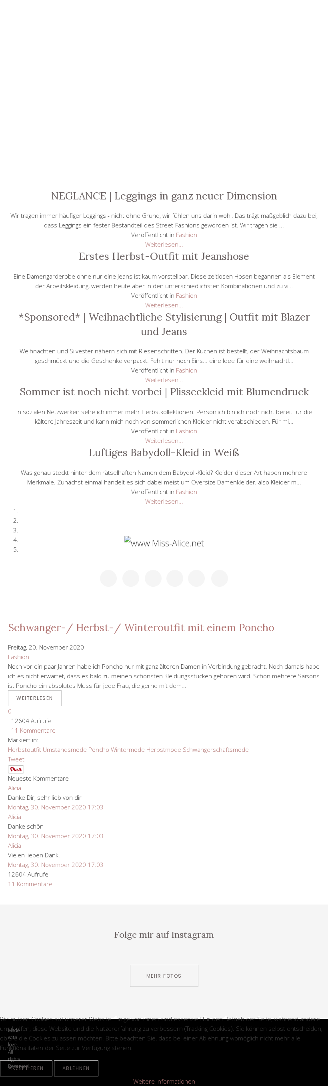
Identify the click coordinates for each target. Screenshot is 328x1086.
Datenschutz (164, 153)
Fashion (164, 99)
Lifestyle (164, 62)
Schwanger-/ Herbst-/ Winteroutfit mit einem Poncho (141, 627)
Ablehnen (76, 1068)
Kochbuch (164, 117)
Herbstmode (163, 749)
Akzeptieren (26, 1068)
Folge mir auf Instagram (164, 934)
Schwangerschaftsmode (216, 749)
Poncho (98, 749)
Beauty (164, 80)
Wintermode (128, 749)
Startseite (164, 44)
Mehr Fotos (164, 975)
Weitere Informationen (164, 1081)
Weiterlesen (34, 698)
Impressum (164, 171)
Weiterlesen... (164, 244)
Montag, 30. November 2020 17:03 (56, 807)
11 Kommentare (32, 730)
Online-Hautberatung (164, 135)
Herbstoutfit (24, 749)
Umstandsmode (65, 749)
